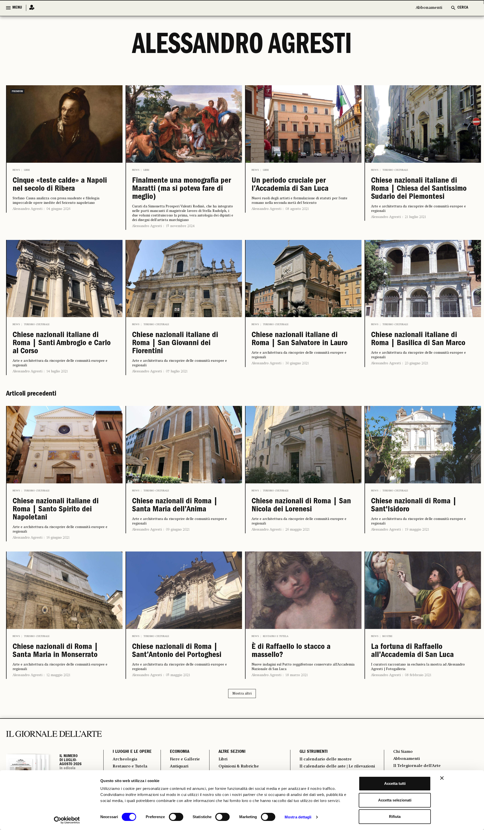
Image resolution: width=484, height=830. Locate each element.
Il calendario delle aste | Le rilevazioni (337, 766)
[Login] (30, 8)
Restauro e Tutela (275, 636)
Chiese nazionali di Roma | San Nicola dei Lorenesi (301, 506)
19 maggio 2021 (417, 529)
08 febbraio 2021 (418, 675)
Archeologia (125, 759)
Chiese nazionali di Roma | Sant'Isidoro (414, 506)
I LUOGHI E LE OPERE (132, 752)
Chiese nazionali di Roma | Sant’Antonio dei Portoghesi (176, 651)
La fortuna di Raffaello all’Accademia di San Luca (412, 651)
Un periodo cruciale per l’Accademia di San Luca (290, 185)
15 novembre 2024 (180, 226)
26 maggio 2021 (297, 529)
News (16, 170)
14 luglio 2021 (57, 371)
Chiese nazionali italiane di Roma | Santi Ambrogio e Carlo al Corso (62, 343)
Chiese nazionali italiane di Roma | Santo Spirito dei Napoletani (56, 510)
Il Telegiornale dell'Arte (417, 766)
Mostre (387, 636)
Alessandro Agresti (27, 209)
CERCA (462, 8)
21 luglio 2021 (415, 217)
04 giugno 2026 (58, 209)
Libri (27, 170)
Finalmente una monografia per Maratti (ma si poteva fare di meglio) (181, 189)
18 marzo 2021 (296, 675)
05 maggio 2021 (178, 675)
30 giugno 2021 (297, 363)
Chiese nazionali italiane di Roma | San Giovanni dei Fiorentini (175, 343)
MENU (17, 8)
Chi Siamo (403, 752)
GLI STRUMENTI (313, 752)
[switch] (176, 817)
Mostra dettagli (298, 817)
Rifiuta (395, 816)
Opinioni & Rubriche (239, 766)
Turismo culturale (395, 170)
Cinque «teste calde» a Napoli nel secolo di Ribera (60, 185)
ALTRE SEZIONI (232, 752)
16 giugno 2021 (58, 537)
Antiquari (179, 766)
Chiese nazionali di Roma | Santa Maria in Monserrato (55, 651)
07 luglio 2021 (177, 371)
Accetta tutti (395, 783)
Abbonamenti (429, 8)
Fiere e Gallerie (185, 759)
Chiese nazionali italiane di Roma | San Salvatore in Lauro (300, 339)
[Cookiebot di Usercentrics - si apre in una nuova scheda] (67, 820)
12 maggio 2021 (58, 675)
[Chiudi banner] (442, 778)
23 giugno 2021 (416, 363)
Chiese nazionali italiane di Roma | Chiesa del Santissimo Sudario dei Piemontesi (419, 189)
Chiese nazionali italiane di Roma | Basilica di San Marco (418, 339)
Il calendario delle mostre (325, 759)
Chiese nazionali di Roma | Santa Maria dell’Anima (175, 506)
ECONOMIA (179, 752)
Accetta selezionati (394, 800)
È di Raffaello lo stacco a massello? (291, 651)
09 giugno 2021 (178, 529)
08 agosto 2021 (297, 209)
